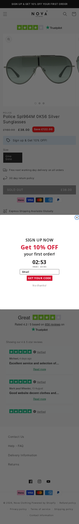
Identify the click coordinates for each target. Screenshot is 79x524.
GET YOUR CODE (39, 278)
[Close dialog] (77, 217)
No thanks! (39, 285)
